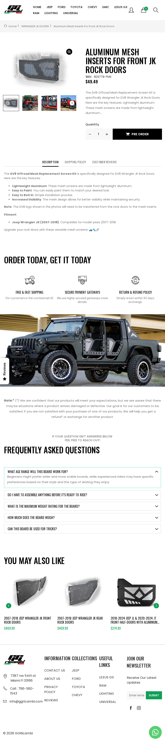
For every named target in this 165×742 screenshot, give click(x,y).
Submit (154, 695)
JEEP (49, 7)
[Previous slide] (8, 605)
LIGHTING (51, 13)
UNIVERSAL (70, 13)
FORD (61, 7)
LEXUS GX (120, 7)
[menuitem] (37, 7)
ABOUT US (52, 678)
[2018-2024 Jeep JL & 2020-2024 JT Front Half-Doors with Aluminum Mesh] (136, 594)
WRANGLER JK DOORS (35, 26)
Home (13, 26)
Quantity (92, 124)
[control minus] (90, 134)
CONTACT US (54, 670)
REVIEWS (51, 700)
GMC (105, 7)
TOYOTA (76, 7)
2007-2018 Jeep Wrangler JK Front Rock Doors (27, 620)
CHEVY (92, 7)
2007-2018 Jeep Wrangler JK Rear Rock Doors (80, 620)
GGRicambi (24, 733)
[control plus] (106, 134)
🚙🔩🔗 (94, 230)
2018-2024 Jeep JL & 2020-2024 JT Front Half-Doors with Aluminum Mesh (134, 620)
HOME (37, 7)
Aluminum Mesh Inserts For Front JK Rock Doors (84, 26)
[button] (72, 103)
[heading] (82, 202)
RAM (36, 13)
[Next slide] (156, 605)
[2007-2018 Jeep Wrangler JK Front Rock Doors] (29, 594)
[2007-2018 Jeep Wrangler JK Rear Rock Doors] (82, 594)
